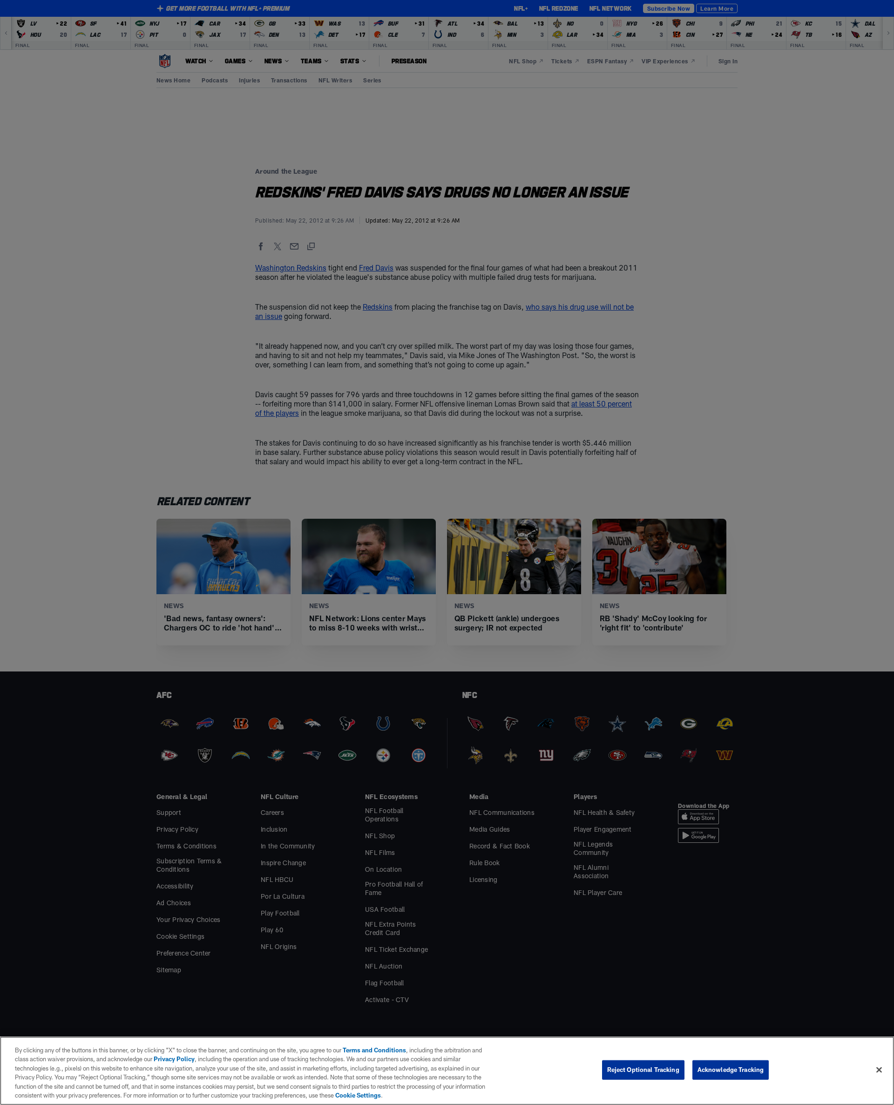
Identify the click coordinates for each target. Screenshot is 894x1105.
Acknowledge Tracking (731, 1069)
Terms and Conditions (374, 1050)
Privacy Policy (174, 1059)
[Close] (879, 1070)
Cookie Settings (358, 1095)
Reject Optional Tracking (643, 1069)
